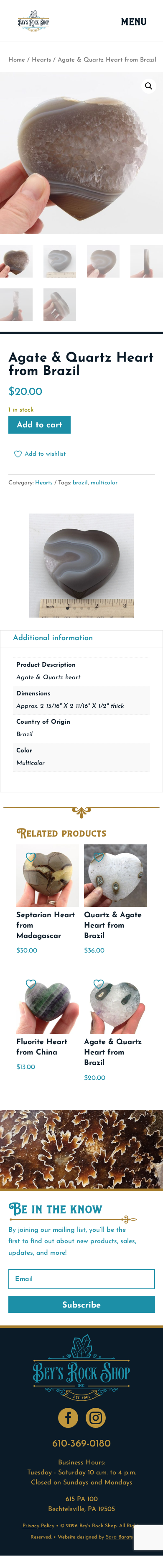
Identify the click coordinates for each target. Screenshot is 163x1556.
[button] (148, 86)
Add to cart (39, 425)
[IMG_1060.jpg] (81, 616)
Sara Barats (119, 1537)
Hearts (41, 60)
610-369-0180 (81, 1444)
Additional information (53, 638)
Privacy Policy (38, 1526)
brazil (80, 483)
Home (16, 60)
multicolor (104, 483)
